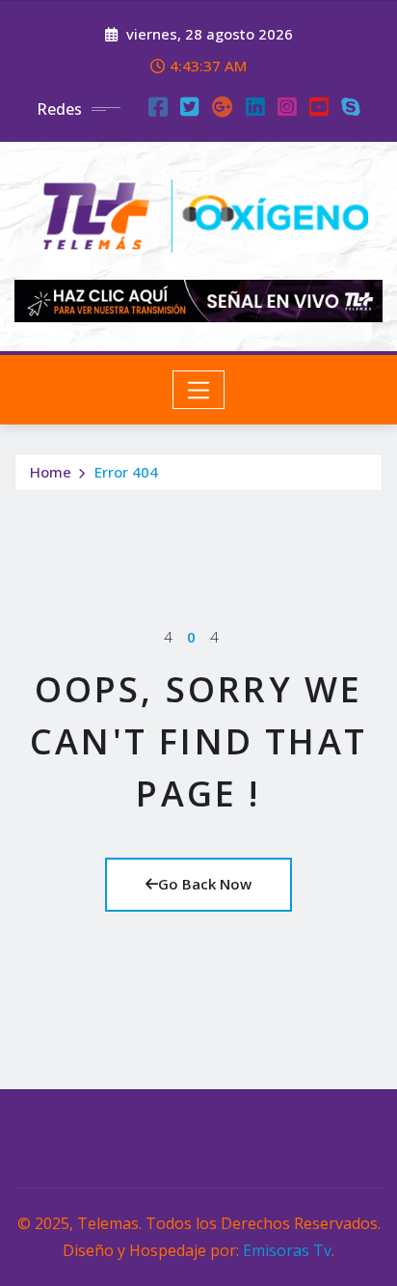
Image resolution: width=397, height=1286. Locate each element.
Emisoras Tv (287, 1250)
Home (50, 471)
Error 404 (126, 471)
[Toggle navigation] (198, 389)
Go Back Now (204, 883)
